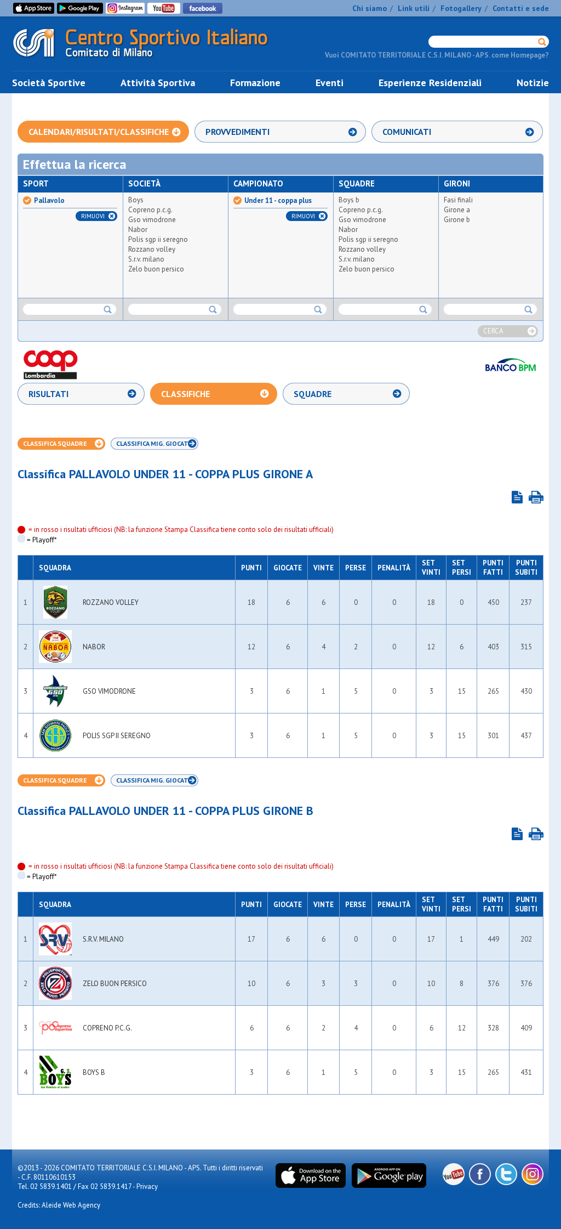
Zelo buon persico (156, 269)
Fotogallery (461, 8)
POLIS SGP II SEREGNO (117, 735)
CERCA (493, 331)
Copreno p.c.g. (150, 209)
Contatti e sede (521, 8)
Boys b (349, 200)
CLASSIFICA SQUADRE (55, 443)
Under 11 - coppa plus (278, 200)
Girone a (457, 209)
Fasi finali (458, 200)
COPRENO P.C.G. (107, 1028)
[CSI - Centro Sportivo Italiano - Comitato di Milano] (149, 59)
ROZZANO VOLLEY (111, 602)
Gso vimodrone (152, 219)
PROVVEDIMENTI (237, 131)
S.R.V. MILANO (103, 939)
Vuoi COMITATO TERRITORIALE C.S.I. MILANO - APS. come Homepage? (437, 55)
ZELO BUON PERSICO (115, 983)
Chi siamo (369, 8)
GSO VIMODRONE (109, 691)
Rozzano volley (151, 249)
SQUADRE (312, 393)
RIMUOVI (93, 216)
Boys (136, 200)
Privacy (147, 1186)
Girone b (457, 219)
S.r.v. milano (146, 259)
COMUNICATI (406, 131)
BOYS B (94, 1072)
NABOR (94, 647)
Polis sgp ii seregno (158, 239)
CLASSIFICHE (185, 393)
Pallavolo (49, 200)
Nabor (137, 229)
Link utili (414, 8)
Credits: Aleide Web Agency (59, 1205)
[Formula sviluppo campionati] (517, 497)
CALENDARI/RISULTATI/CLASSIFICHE (98, 131)
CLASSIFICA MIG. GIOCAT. (153, 443)
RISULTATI (48, 393)
